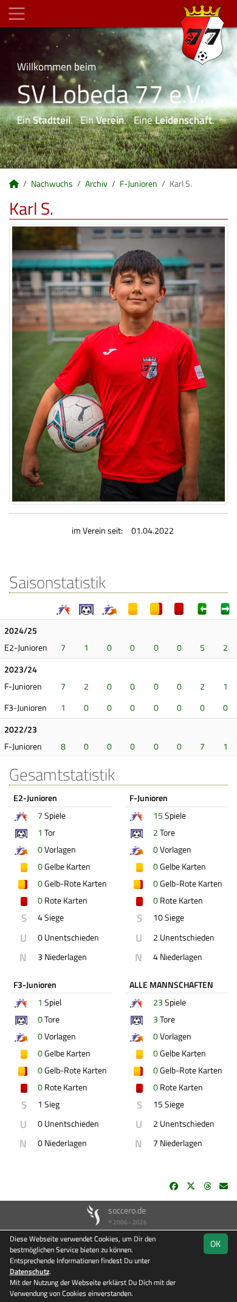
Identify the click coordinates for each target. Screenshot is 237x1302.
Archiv (96, 183)
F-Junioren (138, 183)
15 (158, 815)
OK (215, 1243)
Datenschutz (29, 1271)
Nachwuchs (52, 183)
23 (158, 1002)
